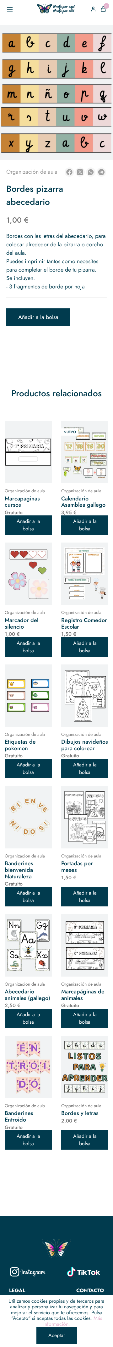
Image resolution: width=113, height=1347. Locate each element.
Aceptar (56, 1335)
